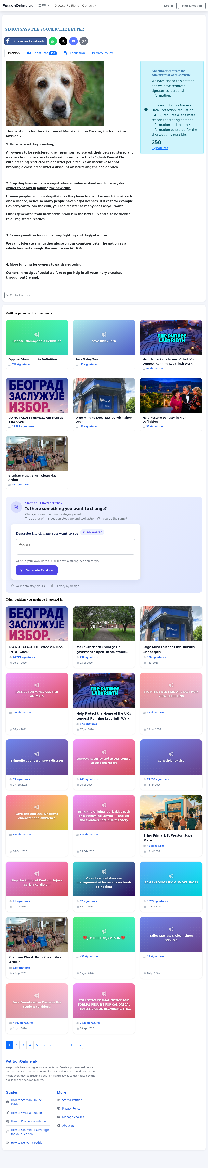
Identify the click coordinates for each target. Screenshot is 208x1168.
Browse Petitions (67, 5)
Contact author (20, 295)
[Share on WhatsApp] (53, 41)
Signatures (43, 53)
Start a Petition (192, 5)
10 (72, 1045)
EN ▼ (46, 5)
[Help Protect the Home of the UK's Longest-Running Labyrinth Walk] (171, 346)
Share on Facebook (29, 41)
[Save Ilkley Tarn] (104, 344)
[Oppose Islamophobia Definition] (37, 344)
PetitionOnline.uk (17, 5)
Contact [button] (88, 5)
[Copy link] (83, 41)
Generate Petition (39, 570)
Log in (168, 5)
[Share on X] (63, 41)
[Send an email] (73, 41)
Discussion (76, 53)
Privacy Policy (102, 53)
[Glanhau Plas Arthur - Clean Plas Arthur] (37, 462)
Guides (12, 1092)
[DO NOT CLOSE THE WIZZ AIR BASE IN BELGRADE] (37, 404)
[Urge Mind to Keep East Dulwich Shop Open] (104, 404)
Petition (14, 53)
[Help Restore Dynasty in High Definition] (171, 404)
